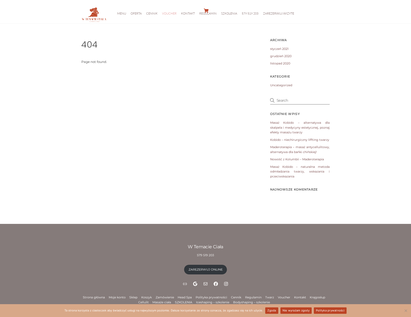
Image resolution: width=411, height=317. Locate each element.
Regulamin (253, 297)
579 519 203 (250, 13)
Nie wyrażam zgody (296, 310)
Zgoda (271, 310)
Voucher (284, 297)
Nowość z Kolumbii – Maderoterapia (297, 159)
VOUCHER (169, 13)
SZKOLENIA (229, 13)
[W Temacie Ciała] (94, 21)
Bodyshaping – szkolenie (251, 302)
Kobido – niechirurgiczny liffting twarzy (299, 140)
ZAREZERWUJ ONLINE (206, 269)
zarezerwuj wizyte (278, 13)
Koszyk (146, 297)
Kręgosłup (317, 297)
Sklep (133, 297)
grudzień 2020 (281, 56)
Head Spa (185, 297)
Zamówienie (165, 297)
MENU (121, 13)
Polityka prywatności (211, 297)
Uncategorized (281, 85)
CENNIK (152, 13)
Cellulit (143, 302)
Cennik (236, 297)
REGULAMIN (208, 13)
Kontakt (300, 297)
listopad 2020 (280, 63)
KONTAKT (188, 13)
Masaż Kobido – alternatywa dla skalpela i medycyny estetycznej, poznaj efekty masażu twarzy (300, 127)
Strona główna (94, 297)
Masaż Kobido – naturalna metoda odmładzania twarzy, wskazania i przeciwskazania (300, 172)
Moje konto (117, 297)
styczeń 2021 (279, 49)
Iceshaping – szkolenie (212, 302)
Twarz (269, 297)
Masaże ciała (161, 302)
